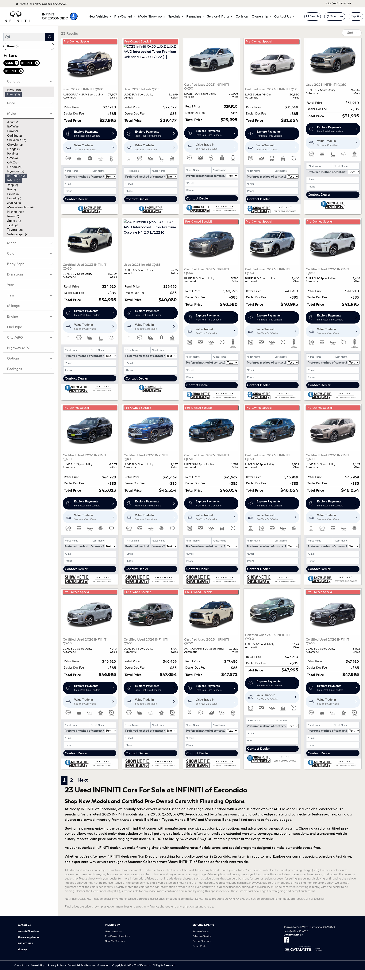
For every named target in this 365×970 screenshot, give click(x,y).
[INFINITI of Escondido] (35, 16)
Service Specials (201, 941)
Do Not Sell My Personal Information (88, 965)
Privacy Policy (56, 965)
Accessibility (37, 965)
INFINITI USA (25, 943)
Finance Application (28, 937)
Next (83, 780)
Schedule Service (202, 936)
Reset (11, 46)
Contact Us (24, 925)
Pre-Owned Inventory (117, 936)
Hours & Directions (28, 931)
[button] (74, 16)
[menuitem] (29, 90)
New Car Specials (115, 941)
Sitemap (22, 949)
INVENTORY (112, 925)
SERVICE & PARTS (203, 925)
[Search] (49, 37)
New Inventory (113, 931)
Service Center (201, 931)
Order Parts (199, 946)
